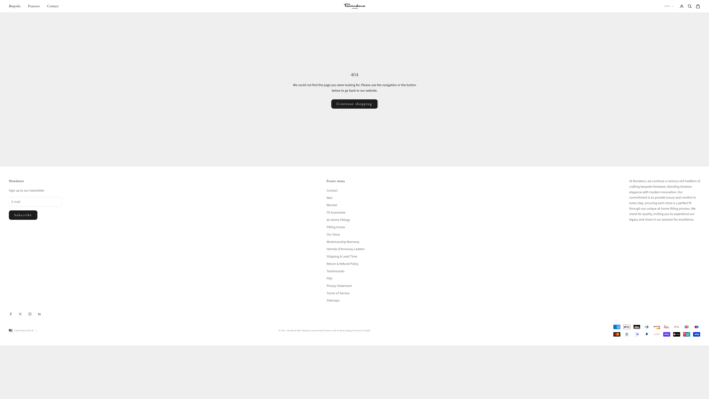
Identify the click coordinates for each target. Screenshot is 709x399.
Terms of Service (338, 293)
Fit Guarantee (336, 212)
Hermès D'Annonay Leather (346, 249)
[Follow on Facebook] (11, 314)
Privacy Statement (339, 286)
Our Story (333, 234)
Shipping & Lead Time (342, 256)
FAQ (329, 278)
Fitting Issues (336, 227)
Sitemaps (333, 300)
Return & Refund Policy (343, 264)
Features (34, 6)
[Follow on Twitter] (20, 314)
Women (332, 205)
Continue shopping (354, 104)
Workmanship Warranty (343, 242)
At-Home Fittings (338, 220)
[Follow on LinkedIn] (39, 314)
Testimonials (336, 271)
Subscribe (23, 215)
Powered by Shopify (361, 330)
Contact (53, 6)
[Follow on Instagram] (30, 314)
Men (330, 198)
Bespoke (15, 6)
